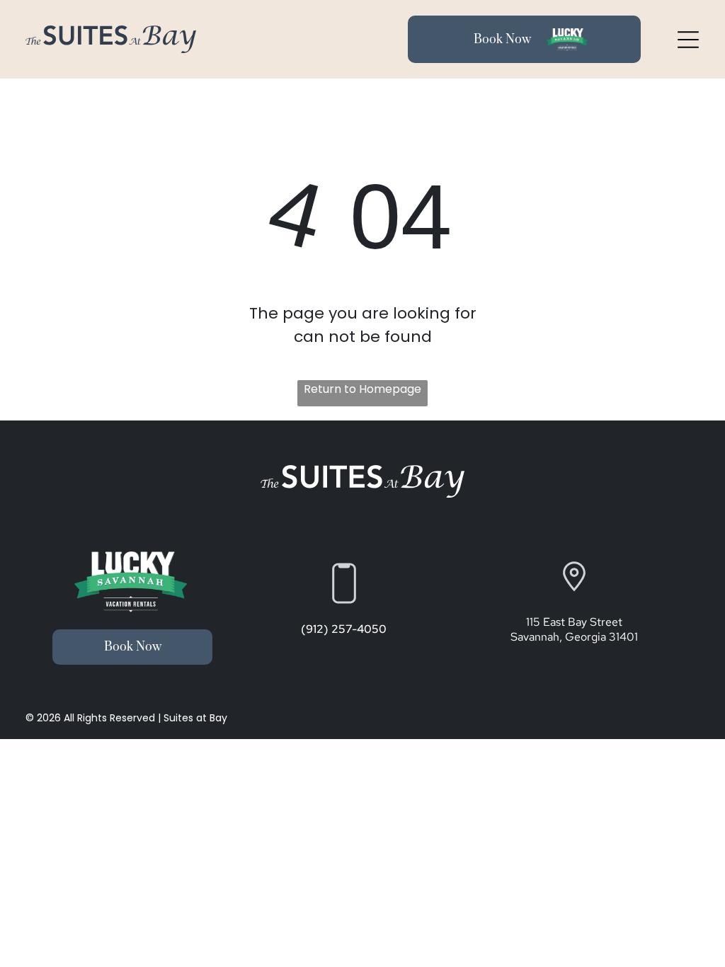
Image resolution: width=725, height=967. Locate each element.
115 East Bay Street (574, 621)
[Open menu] (688, 39)
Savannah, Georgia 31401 (574, 636)
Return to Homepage (362, 389)
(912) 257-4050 (344, 629)
